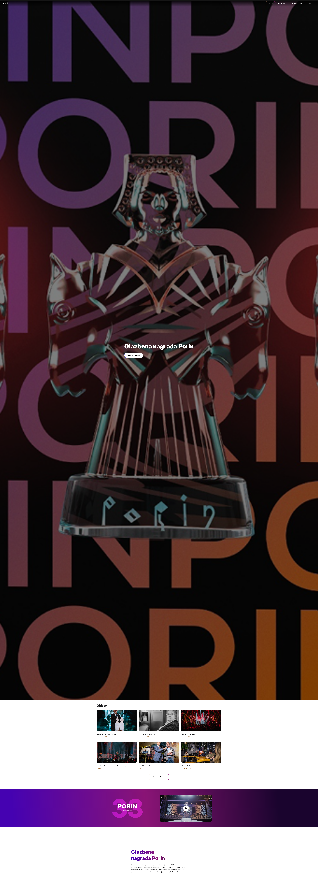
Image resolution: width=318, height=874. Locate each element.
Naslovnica (270, 3)
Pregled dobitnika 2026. (133, 355)
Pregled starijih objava (159, 777)
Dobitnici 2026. (283, 3)
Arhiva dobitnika (297, 3)
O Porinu (309, 3)
